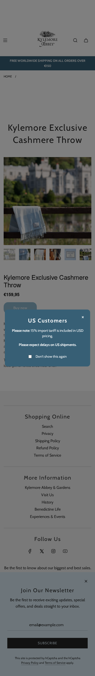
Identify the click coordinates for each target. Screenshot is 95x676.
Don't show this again (51, 356)
